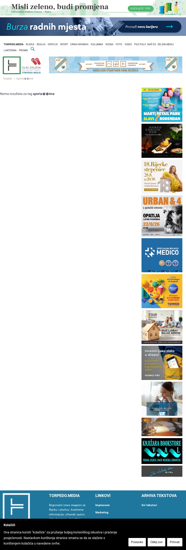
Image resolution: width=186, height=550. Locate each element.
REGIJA (41, 44)
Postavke (137, 542)
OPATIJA (53, 44)
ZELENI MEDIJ (165, 44)
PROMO (23, 50)
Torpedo (7, 78)
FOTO (119, 44)
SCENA (109, 44)
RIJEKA (30, 44)
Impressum (102, 505)
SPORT (64, 44)
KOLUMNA (97, 44)
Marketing (102, 512)
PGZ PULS (140, 44)
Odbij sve (156, 542)
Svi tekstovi (149, 505)
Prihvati (175, 542)
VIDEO (128, 44)
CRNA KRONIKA (79, 44)
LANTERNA (10, 50)
